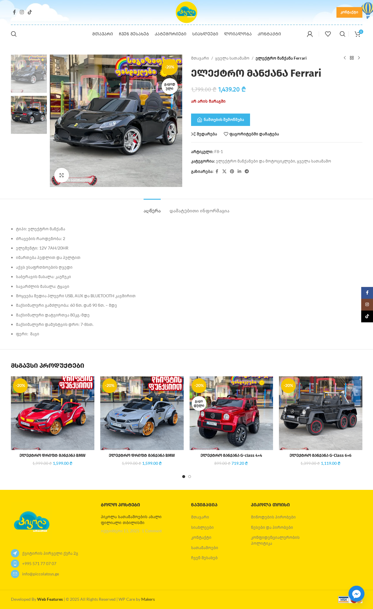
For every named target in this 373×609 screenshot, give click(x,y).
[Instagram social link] (22, 12)
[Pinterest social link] (232, 171)
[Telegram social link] (247, 171)
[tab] (152, 208)
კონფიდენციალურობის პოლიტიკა (275, 540)
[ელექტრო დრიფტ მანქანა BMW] (52, 413)
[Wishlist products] (328, 34)
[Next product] (358, 58)
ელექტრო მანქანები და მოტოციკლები (255, 160)
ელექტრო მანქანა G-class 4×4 (231, 455)
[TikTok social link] (30, 12)
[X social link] (224, 171)
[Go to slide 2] (189, 476)
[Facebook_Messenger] (356, 594)
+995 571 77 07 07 (39, 563)
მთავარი (200, 57)
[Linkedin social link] (239, 171)
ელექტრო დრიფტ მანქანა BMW (52, 455)
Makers (148, 599)
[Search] (14, 34)
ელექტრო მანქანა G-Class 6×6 (320, 455)
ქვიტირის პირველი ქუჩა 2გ (50, 553)
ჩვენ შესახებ (204, 557)
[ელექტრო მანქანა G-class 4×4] (231, 413)
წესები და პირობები (272, 527)
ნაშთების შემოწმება (224, 119)
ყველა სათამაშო (232, 57)
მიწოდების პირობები (273, 516)
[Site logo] (186, 11)
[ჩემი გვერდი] (310, 34)
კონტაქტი (349, 12)
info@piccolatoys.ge (40, 573)
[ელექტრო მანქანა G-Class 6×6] (320, 413)
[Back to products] (351, 58)
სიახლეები (202, 527)
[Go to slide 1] (183, 476)
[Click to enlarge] (61, 175)
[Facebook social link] (14, 12)
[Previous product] (344, 58)
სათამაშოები (204, 547)
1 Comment (152, 531)
